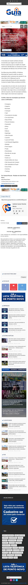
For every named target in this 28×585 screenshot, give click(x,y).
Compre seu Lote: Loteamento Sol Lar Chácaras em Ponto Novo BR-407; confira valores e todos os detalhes (17, 448)
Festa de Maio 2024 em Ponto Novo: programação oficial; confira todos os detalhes (17, 487)
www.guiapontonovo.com (7, 183)
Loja (22, 550)
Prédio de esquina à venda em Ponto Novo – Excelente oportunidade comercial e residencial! (17, 425)
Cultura (5, 540)
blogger (19, 223)
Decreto (19, 540)
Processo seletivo (17, 552)
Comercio (5, 537)
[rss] (17, 1)
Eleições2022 (6, 545)
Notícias (5, 552)
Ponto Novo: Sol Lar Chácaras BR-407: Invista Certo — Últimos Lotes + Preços (17, 348)
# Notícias (14, 186)
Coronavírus (13, 537)
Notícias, (4, 47)
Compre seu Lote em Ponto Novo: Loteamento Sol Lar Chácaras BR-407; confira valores (17, 432)
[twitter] (10, 1)
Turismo (5, 557)
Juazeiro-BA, (21, 46)
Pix (10, 552)
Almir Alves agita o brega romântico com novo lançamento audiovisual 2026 (16, 340)
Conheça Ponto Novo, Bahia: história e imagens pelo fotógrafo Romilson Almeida (13, 402)
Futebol (21, 547)
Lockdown (16, 550)
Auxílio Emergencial (8, 535)
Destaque (5, 542)
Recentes (14, 369)
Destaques (6, 369)
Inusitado (9, 550)
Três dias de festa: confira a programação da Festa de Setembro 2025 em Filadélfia (16, 355)
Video (15, 557)
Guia (4, 550)
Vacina (10, 557)
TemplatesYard (23, 583)
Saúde (4, 555)
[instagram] (13, 1)
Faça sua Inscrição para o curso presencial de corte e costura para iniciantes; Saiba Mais (16, 467)
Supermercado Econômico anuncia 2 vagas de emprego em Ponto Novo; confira (17, 316)
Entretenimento (7, 547)
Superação (10, 555)
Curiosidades (12, 540)
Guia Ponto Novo (15, 583)
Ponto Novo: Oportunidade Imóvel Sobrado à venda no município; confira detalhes (16, 440)
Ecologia (11, 542)
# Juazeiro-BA (8, 186)
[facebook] (15, 1)
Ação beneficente (19, 535)
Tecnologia (18, 555)
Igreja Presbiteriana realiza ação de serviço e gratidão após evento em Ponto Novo (16, 363)
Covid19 (20, 537)
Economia (18, 542)
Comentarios (22, 369)
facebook (24, 223)
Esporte (15, 547)
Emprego (14, 545)
